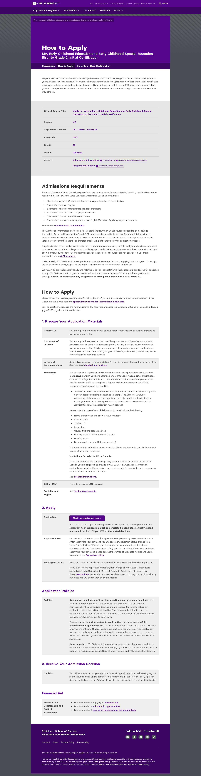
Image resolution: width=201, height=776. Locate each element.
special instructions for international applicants (98, 301)
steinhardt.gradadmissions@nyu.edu (132, 160)
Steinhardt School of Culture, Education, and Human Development (63, 733)
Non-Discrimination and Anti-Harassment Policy (127, 765)
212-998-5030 (108, 160)
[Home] (34, 20)
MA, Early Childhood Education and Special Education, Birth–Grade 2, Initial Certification (76, 20)
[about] (122, 10)
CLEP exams (66, 256)
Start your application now (86, 518)
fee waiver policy (95, 555)
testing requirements (85, 491)
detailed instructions (95, 365)
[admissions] (78, 10)
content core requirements (69, 225)
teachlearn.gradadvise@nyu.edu (111, 166)
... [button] (36, 20)
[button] (163, 3)
